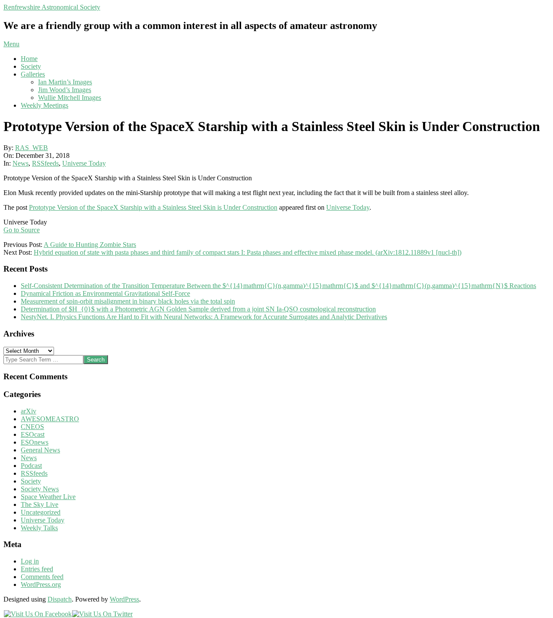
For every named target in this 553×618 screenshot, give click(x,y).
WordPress (124, 599)
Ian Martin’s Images (65, 82)
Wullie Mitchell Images (69, 97)
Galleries (33, 74)
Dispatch (60, 599)
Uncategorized (40, 512)
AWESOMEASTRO (50, 419)
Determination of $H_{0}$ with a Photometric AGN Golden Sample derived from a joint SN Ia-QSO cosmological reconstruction (198, 309)
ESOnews (34, 442)
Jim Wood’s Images (64, 89)
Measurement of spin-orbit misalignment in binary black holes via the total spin (128, 301)
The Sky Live (39, 504)
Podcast (31, 465)
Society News (40, 489)
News (21, 163)
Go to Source (21, 230)
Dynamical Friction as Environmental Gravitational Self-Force (105, 293)
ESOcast (32, 434)
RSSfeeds (45, 163)
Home (29, 58)
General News (40, 450)
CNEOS (32, 426)
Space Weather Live (48, 496)
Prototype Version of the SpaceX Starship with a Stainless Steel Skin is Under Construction (153, 207)
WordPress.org (41, 584)
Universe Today (84, 163)
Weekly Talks (39, 528)
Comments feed (42, 576)
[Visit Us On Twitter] (102, 614)
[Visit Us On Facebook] (37, 614)
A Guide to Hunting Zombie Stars (90, 244)
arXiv (28, 411)
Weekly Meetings (44, 105)
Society (31, 66)
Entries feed (37, 569)
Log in (30, 561)
